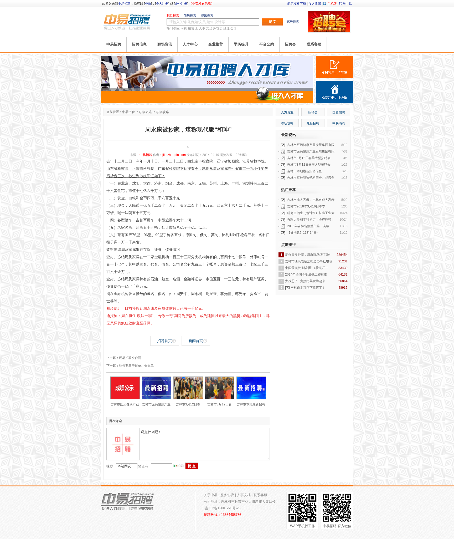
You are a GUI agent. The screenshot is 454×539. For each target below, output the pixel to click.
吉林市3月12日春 (188, 404)
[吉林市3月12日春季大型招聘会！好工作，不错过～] (219, 398)
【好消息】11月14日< (302, 233)
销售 (191, 28)
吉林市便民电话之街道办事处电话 (308, 261)
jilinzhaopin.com (174, 155)
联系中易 (345, 4)
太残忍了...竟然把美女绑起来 (305, 281)
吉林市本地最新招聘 (251, 404)
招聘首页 (164, 341)
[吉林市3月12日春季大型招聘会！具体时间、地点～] (188, 398)
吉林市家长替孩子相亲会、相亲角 (310, 178)
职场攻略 (162, 112)
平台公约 (266, 44)
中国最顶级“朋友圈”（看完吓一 (306, 268)
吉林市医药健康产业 (125, 404)
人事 (202, 28)
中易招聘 (124, 4)
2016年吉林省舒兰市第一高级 (308, 226)
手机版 (332, 4)
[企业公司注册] (334, 92)
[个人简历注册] (334, 67)
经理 (226, 28)
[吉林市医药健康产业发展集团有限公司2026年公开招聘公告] (156, 398)
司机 (184, 28)
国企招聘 (338, 112)
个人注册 (162, 4)
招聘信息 (139, 44)
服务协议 (227, 495)
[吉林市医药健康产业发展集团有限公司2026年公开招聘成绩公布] (125, 398)
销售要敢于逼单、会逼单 (136, 366)
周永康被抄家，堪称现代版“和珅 (307, 255)
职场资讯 (164, 44)
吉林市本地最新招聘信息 (304, 171)
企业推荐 (215, 44)
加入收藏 (314, 4)
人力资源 (287, 112)
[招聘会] (329, 31)
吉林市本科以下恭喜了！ (308, 287)
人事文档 (244, 495)
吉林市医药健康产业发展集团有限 (310, 145)
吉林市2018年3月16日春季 (306, 206)
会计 (233, 28)
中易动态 (338, 123)
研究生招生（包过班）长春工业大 (310, 213)
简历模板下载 (296, 4)
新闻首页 (195, 341)
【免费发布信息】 (201, 4)
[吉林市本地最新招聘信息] (251, 398)
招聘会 (290, 44)
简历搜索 (190, 15)
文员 (209, 28)
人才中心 (190, 44)
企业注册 (181, 4)
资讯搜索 (207, 15)
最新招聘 (313, 123)
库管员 (218, 28)
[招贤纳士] (207, 102)
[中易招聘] (127, 21)
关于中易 (211, 495)
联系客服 (314, 44)
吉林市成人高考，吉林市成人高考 (310, 200)
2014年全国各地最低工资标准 (306, 274)
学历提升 (241, 44)
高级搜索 (293, 22)
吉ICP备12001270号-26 (222, 508)
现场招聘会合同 (130, 358)
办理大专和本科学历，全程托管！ (310, 219)
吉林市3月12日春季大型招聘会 (309, 158)
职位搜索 (173, 15)
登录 (148, 4)
